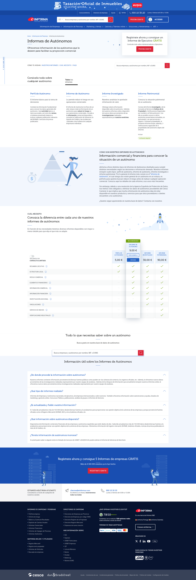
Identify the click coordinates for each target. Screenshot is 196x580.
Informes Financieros (35, 528)
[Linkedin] (144, 541)
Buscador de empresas (36, 552)
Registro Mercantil (34, 543)
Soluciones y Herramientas (139, 27)
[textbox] (60, 19)
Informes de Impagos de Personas (40, 531)
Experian (67, 538)
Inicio (29, 36)
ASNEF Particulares (71, 541)
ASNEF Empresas (70, 543)
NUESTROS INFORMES (50, 65)
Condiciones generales (106, 575)
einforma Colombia (157, 520)
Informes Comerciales (36, 525)
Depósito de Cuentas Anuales (38, 522)
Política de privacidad (121, 575)
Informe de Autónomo (133, 245)
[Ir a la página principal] (38, 19)
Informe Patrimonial (162, 254)
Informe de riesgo (34, 517)
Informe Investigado (147, 254)
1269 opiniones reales (123, 519)
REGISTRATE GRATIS (98, 471)
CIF (66, 546)
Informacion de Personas (40, 36)
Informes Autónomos (35, 534)
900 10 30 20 (111, 490)
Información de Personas (73, 27)
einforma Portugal (143, 520)
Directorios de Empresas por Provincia (77, 514)
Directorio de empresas (100, 13)
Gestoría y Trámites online (115, 27)
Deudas (67, 555)
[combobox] (60, 19)
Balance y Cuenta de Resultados (39, 520)
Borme (67, 552)
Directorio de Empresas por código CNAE (78, 517)
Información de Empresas (50, 27)
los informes (69, 80)
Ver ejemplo (133, 255)
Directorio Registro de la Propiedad (76, 520)
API (154, 27)
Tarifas (123, 13)
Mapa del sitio (134, 575)
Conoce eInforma (84, 13)
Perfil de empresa (34, 514)
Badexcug (68, 558)
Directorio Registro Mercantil (74, 522)
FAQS (75, 65)
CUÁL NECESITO (65, 65)
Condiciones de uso (92, 575)
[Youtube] (148, 541)
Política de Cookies (145, 575)
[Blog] (155, 541)
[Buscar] (110, 19)
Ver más (133, 260)
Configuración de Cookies (161, 575)
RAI (66, 535)
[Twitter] (136, 541)
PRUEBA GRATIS (136, 20)
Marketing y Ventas (94, 27)
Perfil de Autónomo (118, 254)
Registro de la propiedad (36, 546)
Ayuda (113, 13)
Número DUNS (69, 561)
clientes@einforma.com (80, 490)
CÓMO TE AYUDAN (33, 65)
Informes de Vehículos (36, 549)
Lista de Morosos (70, 549)
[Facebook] (140, 541)
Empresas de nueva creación (74, 525)
